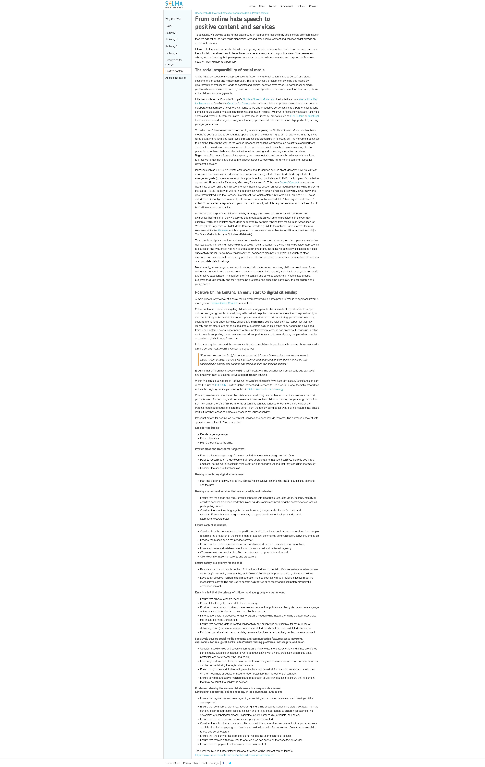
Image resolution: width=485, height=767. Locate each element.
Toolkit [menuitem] (272, 6)
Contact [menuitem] (313, 6)
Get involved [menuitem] (286, 6)
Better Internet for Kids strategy (265, 389)
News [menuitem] (262, 6)
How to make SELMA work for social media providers (222, 12)
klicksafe (223, 230)
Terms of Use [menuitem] (172, 763)
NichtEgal (313, 115)
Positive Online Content (224, 303)
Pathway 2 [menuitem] (171, 39)
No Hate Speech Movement (259, 99)
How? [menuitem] (168, 25)
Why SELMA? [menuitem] (173, 18)
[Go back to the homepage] (174, 5)
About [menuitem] (252, 6)
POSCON (220, 384)
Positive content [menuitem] (174, 70)
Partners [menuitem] (301, 6)
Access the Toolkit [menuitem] (175, 77)
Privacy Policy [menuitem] (190, 763)
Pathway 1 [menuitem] (171, 32)
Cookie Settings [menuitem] (210, 763)
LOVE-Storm (297, 115)
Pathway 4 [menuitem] (171, 53)
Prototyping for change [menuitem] (173, 62)
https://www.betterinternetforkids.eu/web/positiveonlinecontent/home (234, 755)
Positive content (260, 12)
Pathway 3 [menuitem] (171, 46)
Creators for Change (238, 103)
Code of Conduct (289, 182)
